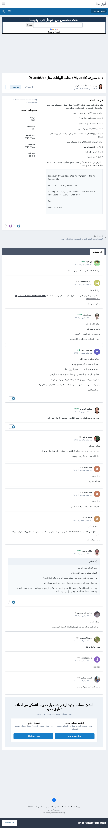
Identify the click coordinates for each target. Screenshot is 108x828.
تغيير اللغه (76, 807)
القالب (66, 807)
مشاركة (28, 87)
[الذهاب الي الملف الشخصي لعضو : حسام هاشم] (97, 439)
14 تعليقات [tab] (97, 252)
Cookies (30, 807)
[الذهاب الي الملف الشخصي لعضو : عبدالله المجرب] (100, 86)
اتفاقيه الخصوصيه (52, 807)
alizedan (88, 517)
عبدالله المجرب (82, 85)
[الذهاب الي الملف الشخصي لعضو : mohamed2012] (97, 283)
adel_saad (88, 467)
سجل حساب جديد (75, 736)
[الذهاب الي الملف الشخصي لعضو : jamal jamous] (97, 659)
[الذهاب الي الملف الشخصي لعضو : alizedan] (97, 519)
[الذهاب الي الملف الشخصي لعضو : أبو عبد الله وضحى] (97, 614)
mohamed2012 (86, 281)
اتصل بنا (39, 807)
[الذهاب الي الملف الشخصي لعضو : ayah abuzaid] (97, 352)
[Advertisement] (54, 53)
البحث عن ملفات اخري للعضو (86, 88)
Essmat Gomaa (86, 638)
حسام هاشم (87, 437)
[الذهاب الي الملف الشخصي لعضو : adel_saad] (97, 469)
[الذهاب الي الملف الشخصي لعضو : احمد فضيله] (97, 316)
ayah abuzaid (86, 350)
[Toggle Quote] (96, 561)
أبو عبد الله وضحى (84, 613)
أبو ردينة (89, 261)
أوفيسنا (101, 4)
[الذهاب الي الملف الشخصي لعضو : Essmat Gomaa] (97, 639)
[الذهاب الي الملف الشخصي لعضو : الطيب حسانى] (97, 679)
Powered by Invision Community (54, 813)
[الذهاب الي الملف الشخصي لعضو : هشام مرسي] (97, 552)
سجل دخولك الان (33, 736)
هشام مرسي (87, 551)
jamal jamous (86, 658)
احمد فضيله (87, 315)
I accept (8, 823)
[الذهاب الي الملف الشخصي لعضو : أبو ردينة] (97, 263)
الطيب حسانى (86, 678)
